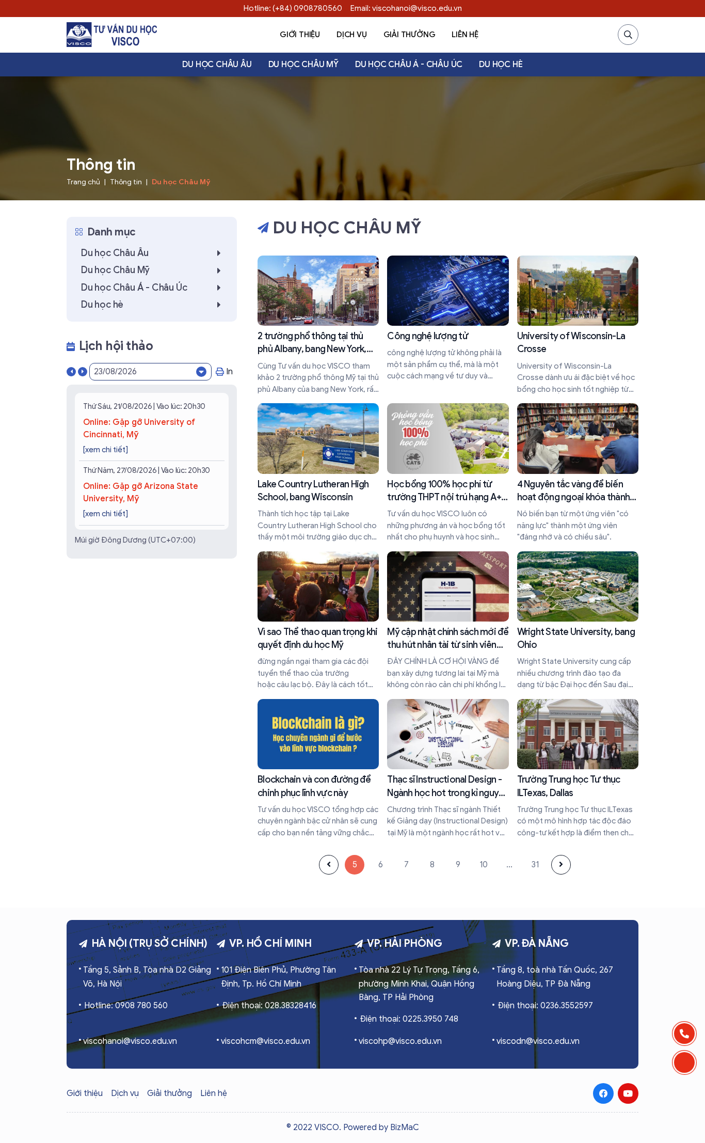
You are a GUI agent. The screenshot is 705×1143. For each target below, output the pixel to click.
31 (535, 865)
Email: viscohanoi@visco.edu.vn (406, 8)
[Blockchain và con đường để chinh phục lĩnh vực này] (318, 768)
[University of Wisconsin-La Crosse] (577, 325)
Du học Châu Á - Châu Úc (408, 64)
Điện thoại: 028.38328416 (269, 1006)
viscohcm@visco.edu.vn (265, 1041)
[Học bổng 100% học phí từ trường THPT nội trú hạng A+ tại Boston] (447, 473)
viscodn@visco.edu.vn (538, 1041)
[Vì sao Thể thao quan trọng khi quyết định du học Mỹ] (318, 621)
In (229, 372)
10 (483, 865)
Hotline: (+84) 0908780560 (293, 8)
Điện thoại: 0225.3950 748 (409, 1019)
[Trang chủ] (112, 34)
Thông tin (126, 182)
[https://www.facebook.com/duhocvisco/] (603, 1093)
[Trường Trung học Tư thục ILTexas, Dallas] (577, 768)
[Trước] (329, 865)
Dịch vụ (352, 34)
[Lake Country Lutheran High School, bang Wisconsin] (318, 473)
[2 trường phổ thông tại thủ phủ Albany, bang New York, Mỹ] (318, 325)
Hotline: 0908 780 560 (126, 1006)
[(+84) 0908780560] (684, 1033)
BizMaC (404, 1127)
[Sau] (561, 865)
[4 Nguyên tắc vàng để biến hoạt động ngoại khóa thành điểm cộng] (577, 473)
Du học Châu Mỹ (303, 64)
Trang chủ (83, 182)
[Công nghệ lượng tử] (447, 319)
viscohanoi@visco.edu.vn (130, 1041)
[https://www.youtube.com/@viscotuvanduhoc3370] (628, 1093)
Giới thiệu (300, 34)
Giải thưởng (409, 34)
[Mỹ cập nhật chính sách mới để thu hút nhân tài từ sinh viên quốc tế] (447, 621)
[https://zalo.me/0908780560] (684, 1062)
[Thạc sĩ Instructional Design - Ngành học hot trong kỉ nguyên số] (447, 768)
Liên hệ (465, 34)
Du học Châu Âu (216, 64)
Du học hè (500, 64)
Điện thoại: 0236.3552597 (545, 1006)
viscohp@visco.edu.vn (400, 1041)
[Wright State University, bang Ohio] (577, 621)
